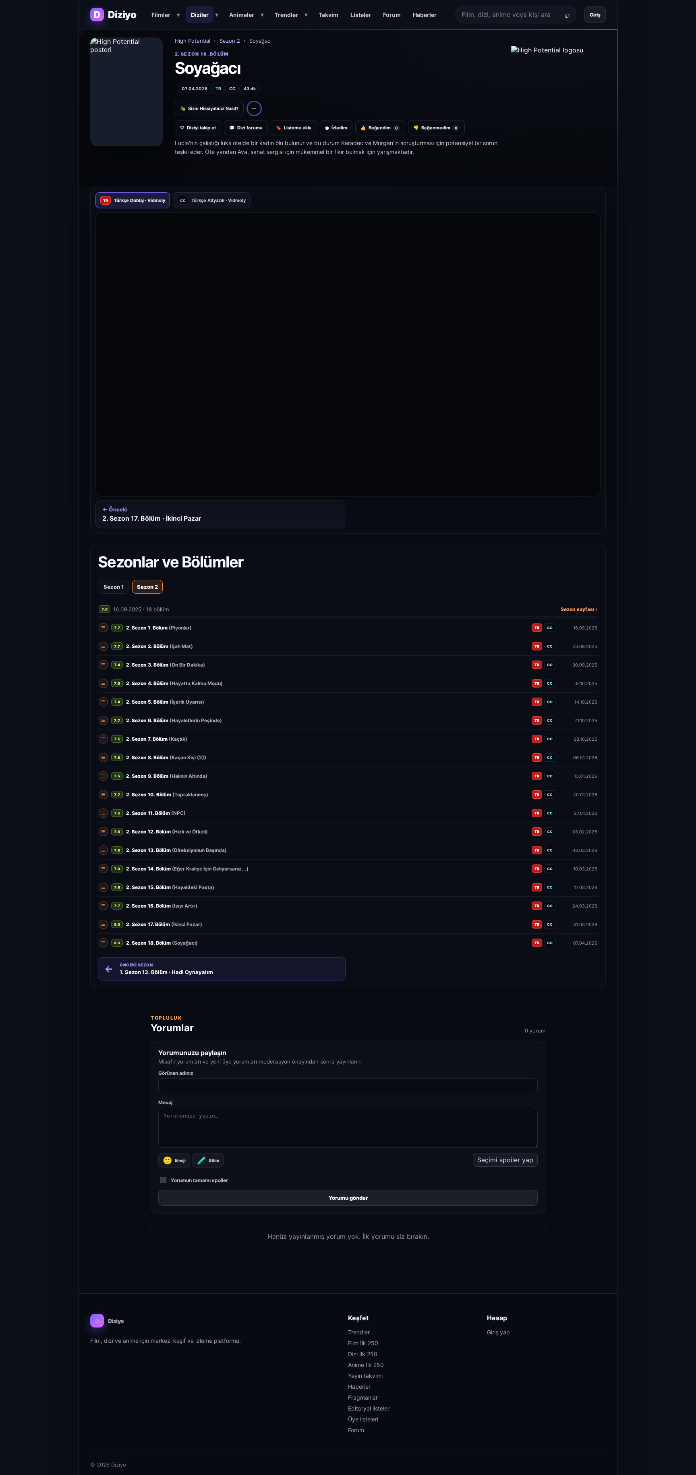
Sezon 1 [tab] (114, 587)
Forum (392, 14)
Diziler (200, 14)
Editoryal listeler (368, 1408)
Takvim (328, 14)
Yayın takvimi (365, 1375)
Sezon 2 (230, 40)
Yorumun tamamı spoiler (199, 1180)
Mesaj (165, 1102)
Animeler (241, 14)
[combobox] (507, 14)
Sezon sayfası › (579, 609)
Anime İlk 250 (366, 1364)
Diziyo (109, 1320)
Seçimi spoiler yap (505, 1160)
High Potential (192, 40)
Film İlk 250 (363, 1343)
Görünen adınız (175, 1073)
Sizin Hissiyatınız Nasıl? (209, 108)
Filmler (160, 14)
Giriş (595, 15)
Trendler (286, 14)
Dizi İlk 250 (362, 1353)
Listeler (360, 14)
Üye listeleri (363, 1419)
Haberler (425, 14)
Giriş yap (498, 1332)
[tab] (132, 200)
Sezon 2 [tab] (147, 587)
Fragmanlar (363, 1397)
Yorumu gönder (348, 1198)
